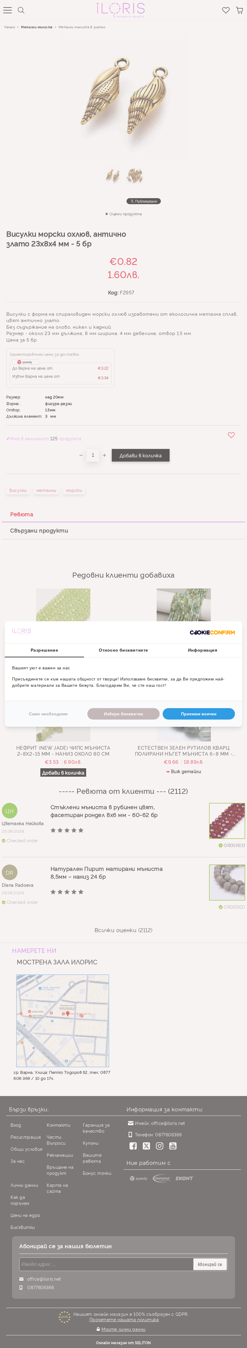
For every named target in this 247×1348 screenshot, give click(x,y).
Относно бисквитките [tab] (123, 650)
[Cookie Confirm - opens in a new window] (212, 632)
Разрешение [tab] (44, 650)
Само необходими (48, 713)
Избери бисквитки (123, 713)
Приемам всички (199, 713)
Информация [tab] (202, 650)
